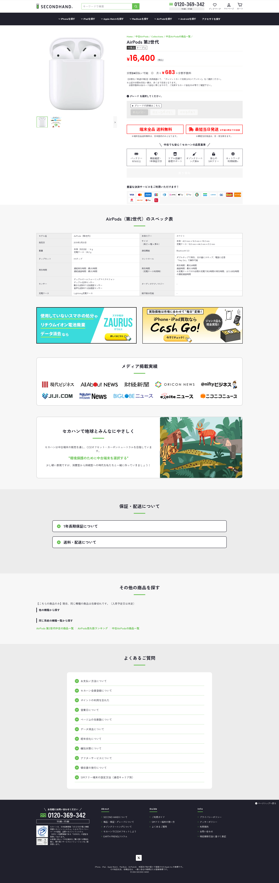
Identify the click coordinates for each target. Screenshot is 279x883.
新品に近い (139, 112)
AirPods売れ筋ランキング (93, 628)
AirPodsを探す (164, 19)
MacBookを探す (140, 19)
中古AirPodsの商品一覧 (178, 36)
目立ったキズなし (162, 112)
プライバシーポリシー (211, 817)
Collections (157, 36)
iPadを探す (89, 19)
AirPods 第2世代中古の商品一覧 (55, 628)
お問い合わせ (206, 831)
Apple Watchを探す (113, 19)
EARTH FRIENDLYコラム (115, 836)
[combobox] (106, 6)
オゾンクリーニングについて (117, 826)
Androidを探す (188, 19)
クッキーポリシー (208, 821)
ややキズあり (188, 112)
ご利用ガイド (158, 817)
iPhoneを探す (67, 19)
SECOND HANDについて (115, 817)
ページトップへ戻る (267, 803)
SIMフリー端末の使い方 (163, 821)
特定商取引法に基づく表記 (213, 836)
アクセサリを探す (211, 19)
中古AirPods (142, 36)
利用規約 (204, 826)
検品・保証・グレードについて (118, 821)
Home (130, 36)
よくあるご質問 (159, 826)
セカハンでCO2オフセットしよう (119, 831)
